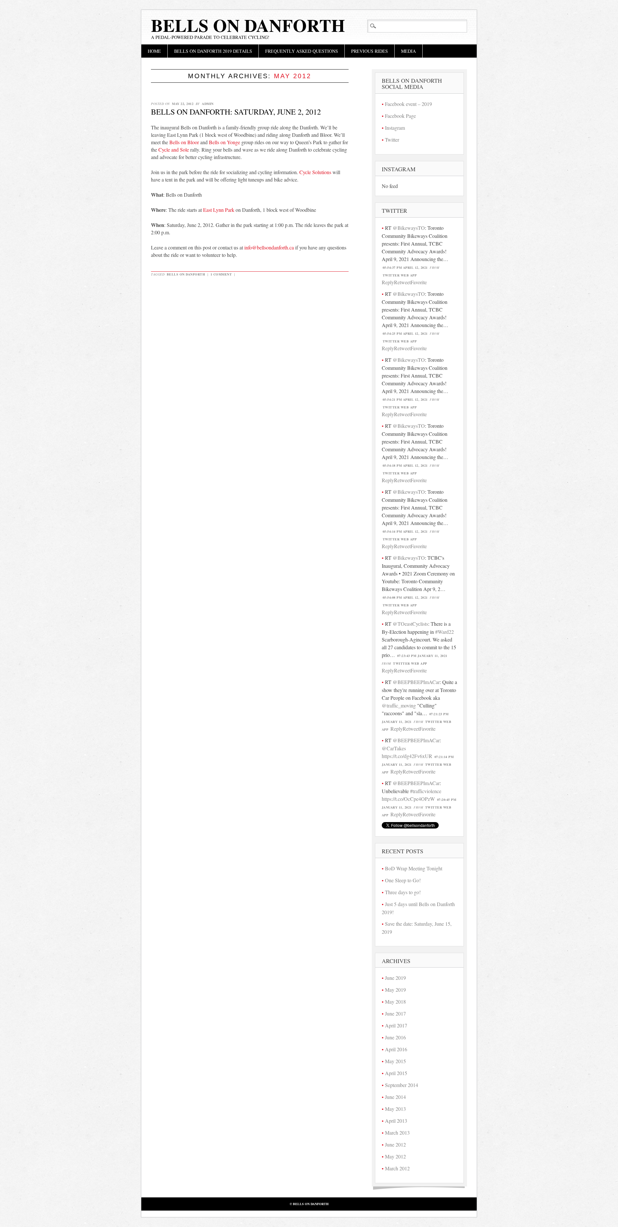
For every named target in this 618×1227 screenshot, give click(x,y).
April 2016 (396, 1049)
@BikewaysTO (409, 227)
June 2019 (395, 977)
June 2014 (395, 1096)
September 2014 (401, 1085)
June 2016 (395, 1037)
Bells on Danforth (248, 25)
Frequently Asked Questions (301, 51)
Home (154, 51)
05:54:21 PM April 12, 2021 (405, 399)
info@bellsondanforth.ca (269, 247)
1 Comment (221, 274)
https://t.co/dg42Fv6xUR (407, 756)
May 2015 (395, 1061)
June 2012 (395, 1144)
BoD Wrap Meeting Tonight (413, 868)
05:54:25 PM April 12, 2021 (405, 333)
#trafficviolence (425, 791)
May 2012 (395, 1156)
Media (408, 51)
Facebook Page (400, 115)
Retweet (402, 282)
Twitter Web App (400, 275)
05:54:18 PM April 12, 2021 (405, 465)
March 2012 (397, 1168)
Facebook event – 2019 (408, 103)
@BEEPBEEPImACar (416, 682)
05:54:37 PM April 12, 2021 (405, 267)
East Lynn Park (218, 209)
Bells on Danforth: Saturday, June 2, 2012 (236, 112)
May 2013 (395, 1108)
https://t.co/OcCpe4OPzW (408, 798)
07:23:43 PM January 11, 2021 (422, 655)
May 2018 (395, 1001)
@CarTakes (394, 748)
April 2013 (396, 1120)
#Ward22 (444, 631)
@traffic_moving (399, 705)
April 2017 (396, 1025)
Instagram (395, 127)
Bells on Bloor (184, 142)
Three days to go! (403, 892)
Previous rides (369, 51)
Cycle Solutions (315, 172)
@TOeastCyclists (410, 623)
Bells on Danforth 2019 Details (213, 51)
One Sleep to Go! (403, 880)
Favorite (419, 282)
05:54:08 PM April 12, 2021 (405, 597)
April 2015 (396, 1073)
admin (208, 103)
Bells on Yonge (224, 142)
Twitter (392, 139)
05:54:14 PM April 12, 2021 (405, 531)
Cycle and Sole (173, 149)
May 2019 (395, 989)
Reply (388, 282)
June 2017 (395, 1013)
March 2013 (397, 1132)
